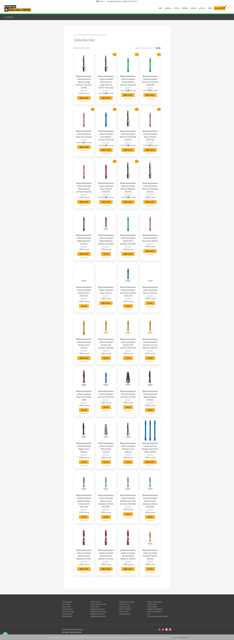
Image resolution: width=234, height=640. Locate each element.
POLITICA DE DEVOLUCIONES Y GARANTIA (158, 616)
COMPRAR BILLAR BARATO (97, 614)
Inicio (75, 35)
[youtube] (163, 629)
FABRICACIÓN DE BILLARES (97, 609)
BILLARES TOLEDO (67, 616)
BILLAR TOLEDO (66, 607)
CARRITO (210, 8)
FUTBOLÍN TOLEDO (124, 612)
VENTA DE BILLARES (95, 602)
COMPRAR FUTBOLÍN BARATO (154, 609)
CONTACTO (193, 8)
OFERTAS (176, 8)
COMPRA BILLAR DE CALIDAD (98, 616)
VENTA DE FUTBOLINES (125, 609)
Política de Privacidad (75, 632)
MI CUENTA (202, 8)
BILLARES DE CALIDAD (68, 612)
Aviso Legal (65, 632)
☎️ (100, 1)
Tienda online (81, 35)
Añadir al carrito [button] (84, 98)
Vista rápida (84, 72)
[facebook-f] (159, 629)
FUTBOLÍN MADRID (152, 607)
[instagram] (170, 629)
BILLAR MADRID (66, 604)
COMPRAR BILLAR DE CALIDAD (98, 612)
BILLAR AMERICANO (67, 602)
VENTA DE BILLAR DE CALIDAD (98, 604)
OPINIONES (185, 8)
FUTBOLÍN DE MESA (124, 604)
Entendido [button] (174, 637)
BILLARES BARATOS (67, 609)
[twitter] (166, 629)
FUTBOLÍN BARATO (152, 604)
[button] (228, 8)
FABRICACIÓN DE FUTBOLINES (127, 602)
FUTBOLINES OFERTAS (125, 607)
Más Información (183, 637)
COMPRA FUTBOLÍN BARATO (154, 612)
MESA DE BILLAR (94, 607)
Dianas (87, 35)
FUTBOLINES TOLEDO (124, 614)
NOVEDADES (168, 8)
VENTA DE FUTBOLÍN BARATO (154, 602)
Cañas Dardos (93, 35)
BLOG (148, 614)
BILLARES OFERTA (67, 614)
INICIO (160, 8)
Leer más (105, 254)
